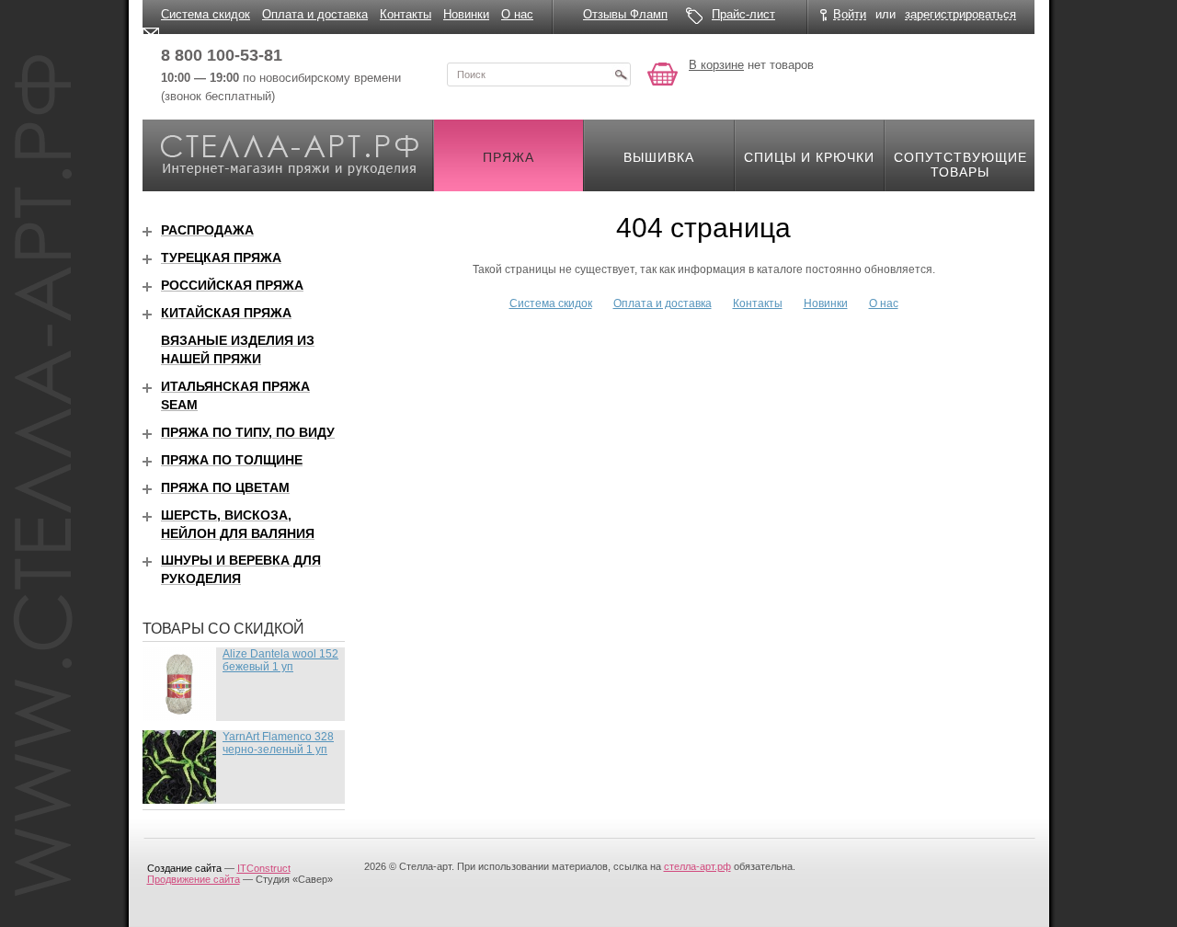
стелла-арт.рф (697, 866)
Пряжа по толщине (232, 459)
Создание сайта (184, 868)
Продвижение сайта (193, 879)
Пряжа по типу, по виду (248, 432)
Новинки (466, 14)
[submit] (620, 74)
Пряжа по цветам (225, 487)
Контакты (405, 14)
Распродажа (207, 230)
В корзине (716, 65)
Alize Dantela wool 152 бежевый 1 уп (280, 660)
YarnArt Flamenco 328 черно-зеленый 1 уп (278, 743)
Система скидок (205, 14)
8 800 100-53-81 (221, 55)
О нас (517, 14)
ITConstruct (264, 868)
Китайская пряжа (226, 312)
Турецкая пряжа (221, 257)
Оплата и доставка (315, 14)
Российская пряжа (232, 285)
